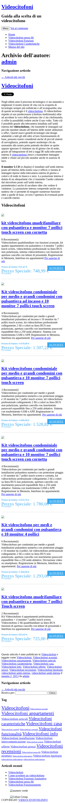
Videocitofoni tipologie (50, 669)
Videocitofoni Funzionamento (24, 784)
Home (11, 34)
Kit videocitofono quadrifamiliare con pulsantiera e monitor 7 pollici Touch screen (31, 601)
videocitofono (35, 111)
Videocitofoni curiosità (29, 729)
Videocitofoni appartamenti (16, 660)
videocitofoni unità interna (46, 673)
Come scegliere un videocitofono (26, 775)
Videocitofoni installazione (18, 738)
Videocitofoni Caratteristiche (24, 43)
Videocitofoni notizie (35, 742)
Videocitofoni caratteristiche (16, 663)
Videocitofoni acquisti (45, 657)
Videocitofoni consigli (10, 729)
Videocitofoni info (11, 666)
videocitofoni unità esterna (15, 673)
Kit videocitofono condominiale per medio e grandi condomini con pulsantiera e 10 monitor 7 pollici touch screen (31, 375)
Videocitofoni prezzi (23, 746)
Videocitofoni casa (43, 663)
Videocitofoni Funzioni (21, 40)
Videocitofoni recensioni (22, 669)
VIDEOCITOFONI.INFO (33, 800)
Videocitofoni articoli (43, 660)
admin (9, 62)
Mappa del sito (16, 46)
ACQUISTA (56, 268)
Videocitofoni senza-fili (31, 752)
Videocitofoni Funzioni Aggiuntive (27, 778)
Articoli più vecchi (13, 77)
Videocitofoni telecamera (22, 756)
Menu (5, 28)
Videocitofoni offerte (34, 666)
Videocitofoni (17, 7)
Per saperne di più (41, 337)
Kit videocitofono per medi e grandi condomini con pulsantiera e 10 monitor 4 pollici (31, 529)
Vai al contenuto (19, 28)
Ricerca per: (8, 692)
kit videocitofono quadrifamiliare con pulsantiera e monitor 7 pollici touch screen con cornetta (31, 227)
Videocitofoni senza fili (21, 37)
